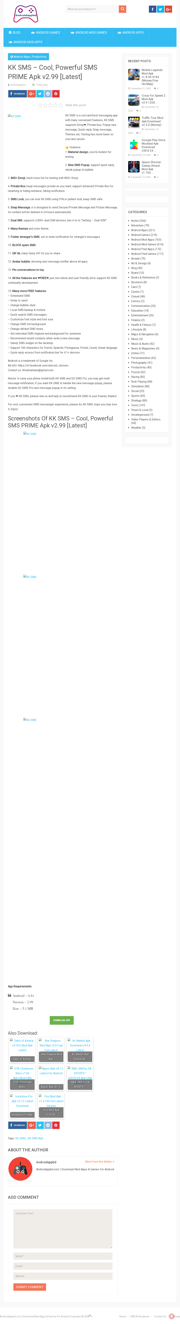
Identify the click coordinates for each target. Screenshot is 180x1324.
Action (135, 220)
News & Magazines (143, 348)
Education (137, 310)
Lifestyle (136, 329)
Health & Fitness (141, 324)
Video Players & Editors (145, 419)
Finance (136, 320)
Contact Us (160, 1316)
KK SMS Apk (35, 1138)
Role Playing (139, 381)
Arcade (135, 258)
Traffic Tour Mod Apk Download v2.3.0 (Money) (152, 121)
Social (135, 391)
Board (134, 272)
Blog (16, 32)
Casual (135, 296)
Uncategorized (140, 414)
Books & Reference (143, 277)
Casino (135, 291)
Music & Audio (140, 343)
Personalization (140, 358)
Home (122, 1316)
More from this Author (99, 1161)
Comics (135, 301)
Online (135, 353)
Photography (139, 362)
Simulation (137, 386)
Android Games (47, 32)
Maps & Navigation (142, 334)
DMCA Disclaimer (140, 1316)
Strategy (136, 400)
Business (137, 282)
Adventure (137, 225)
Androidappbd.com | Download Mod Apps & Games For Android (35, 1316)
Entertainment (139, 315)
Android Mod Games (91, 32)
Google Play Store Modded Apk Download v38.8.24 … (153, 145)
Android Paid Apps (142, 249)
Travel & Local (139, 410)
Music (135, 339)
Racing (135, 377)
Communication (140, 306)
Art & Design (139, 263)
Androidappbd (18, 84)
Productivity (39, 56)
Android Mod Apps (27, 42)
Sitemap (175, 1316)
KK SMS (20, 1138)
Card (134, 287)
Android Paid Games (143, 254)
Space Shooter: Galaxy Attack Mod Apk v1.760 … (152, 167)
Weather (136, 427)
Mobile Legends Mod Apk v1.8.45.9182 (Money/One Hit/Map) (152, 77)
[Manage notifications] (172, 1316)
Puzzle (135, 372)
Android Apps (133, 32)
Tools (134, 405)
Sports (135, 395)
